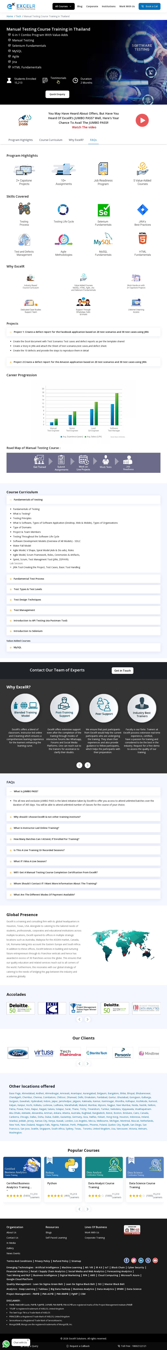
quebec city (114, 1124)
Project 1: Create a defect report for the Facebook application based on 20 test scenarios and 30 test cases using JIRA (81, 331)
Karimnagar (108, 1101)
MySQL (17, 647)
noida (135, 1105)
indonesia (135, 1116)
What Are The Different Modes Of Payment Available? (44, 894)
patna (12, 1109)
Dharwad (71, 1097)
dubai (48, 1116)
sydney (69, 1128)
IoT (107, 1267)
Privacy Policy (42, 1261)
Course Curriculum (50, 140)
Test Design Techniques (27, 599)
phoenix (94, 1124)
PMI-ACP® (48, 1293)
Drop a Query (31, 1346)
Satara (51, 1109)
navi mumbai (123, 1105)
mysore (102, 1105)
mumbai (92, 1105)
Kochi (29, 1105)
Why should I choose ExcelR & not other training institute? (47, 816)
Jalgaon (77, 1101)
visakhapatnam (143, 1109)
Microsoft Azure (130, 1275)
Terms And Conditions (19, 1261)
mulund (83, 1105)
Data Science (134, 1289)
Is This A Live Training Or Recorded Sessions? (39, 850)
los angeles (80, 1120)
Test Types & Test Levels (28, 589)
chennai (37, 1097)
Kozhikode (141, 1101)
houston (124, 1116)
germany (77, 1116)
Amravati (64, 1093)
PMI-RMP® (62, 1293)
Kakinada (86, 1101)
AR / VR (89, 1267)
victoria (133, 1128)
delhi (80, 1097)
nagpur (111, 1105)
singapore (45, 1128)
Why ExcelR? (76, 140)
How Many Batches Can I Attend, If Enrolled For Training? (46, 839)
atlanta (66, 1112)
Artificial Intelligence (47, 1267)
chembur (27, 1097)
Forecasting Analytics (119, 1271)
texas (78, 1128)
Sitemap (76, 1261)
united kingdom (101, 1128)
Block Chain (118, 1267)
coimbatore (49, 1097)
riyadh (125, 1124)
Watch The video (84, 127)
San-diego (135, 1124)
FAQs (93, 140)
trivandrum (94, 1109)
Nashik (142, 1105)
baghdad (86, 1112)
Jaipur (55, 1101)
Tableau (43, 1289)
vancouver (122, 1128)
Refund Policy (60, 1261)
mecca (91, 1120)
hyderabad (36, 1101)
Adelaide (26, 1112)
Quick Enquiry (57, 94)
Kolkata (37, 1105)
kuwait (59, 1120)
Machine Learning (72, 1267)
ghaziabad (122, 1097)
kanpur (21, 1105)
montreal (125, 1120)
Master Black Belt (115, 1284)
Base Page (15, 1093)
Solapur (60, 1109)
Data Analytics (105, 1289)
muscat (135, 1120)
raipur (34, 1109)
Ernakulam (90, 1097)
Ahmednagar (52, 1093)
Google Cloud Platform (20, 1279)
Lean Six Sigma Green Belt (48, 1284)
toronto (87, 1128)
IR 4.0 (99, 1267)
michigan (114, 1120)
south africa (58, 1128)
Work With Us (127, 6)
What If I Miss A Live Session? (30, 861)
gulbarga (146, 1097)
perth (73, 1124)
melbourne (102, 1120)
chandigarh (15, 1097)
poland (103, 1124)
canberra (14, 1116)
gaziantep (65, 1116)
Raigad (42, 1109)
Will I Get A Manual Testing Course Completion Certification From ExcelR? (56, 872)
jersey (30, 1120)
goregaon (134, 1097)
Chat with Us (20, 1342)
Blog (79, 6)
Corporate (92, 6)
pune (27, 1109)
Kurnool (153, 1101)
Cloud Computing (108, 1275)
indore (47, 1101)
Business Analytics (83, 1289)
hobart (101, 1116)
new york (14, 1124)
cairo (136, 1112)
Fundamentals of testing (28, 499)
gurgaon (13, 1101)
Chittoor (61, 1097)
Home (10, 16)
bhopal (131, 1093)
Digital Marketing (70, 1275)
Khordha (119, 1101)
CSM (83, 1293)
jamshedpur (65, 1101)
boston (117, 1112)
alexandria (37, 1112)
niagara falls (43, 1124)
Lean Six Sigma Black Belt (80, 1284)
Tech (18, 16)
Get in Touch (122, 670)
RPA (85, 1275)
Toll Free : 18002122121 (133, 1346)
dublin (55, 1116)
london (69, 1120)
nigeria (55, 1124)
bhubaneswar (143, 1093)
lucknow (47, 1105)
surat (68, 1109)
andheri (40, 1093)
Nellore (151, 1105)
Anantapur (76, 1093)
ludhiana (58, 1105)
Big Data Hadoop (60, 1289)
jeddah (22, 1120)
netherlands (146, 1120)
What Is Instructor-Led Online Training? (36, 827)
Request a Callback (80, 1346)
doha (41, 1116)
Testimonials (58, 78)
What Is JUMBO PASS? (26, 791)
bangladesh (98, 1112)
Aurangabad (89, 1093)
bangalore (113, 1093)
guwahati (25, 1101)
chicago (24, 1116)
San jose (25, 1128)
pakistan (64, 1124)
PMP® (36, 1293)
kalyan (12, 1105)
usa (113, 1128)
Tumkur (105, 1109)
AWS (92, 1275)
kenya (51, 1120)
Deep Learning (27, 1289)
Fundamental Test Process (29, 578)
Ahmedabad (28, 1093)
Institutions (108, 6)
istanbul (13, 1120)
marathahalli (70, 1105)
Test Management (24, 610)
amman (48, 1112)
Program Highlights (20, 140)
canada (144, 1112)
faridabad (102, 1097)
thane (75, 1109)
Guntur (112, 1097)
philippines (82, 1124)
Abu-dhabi (14, 1112)
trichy (83, 1109)
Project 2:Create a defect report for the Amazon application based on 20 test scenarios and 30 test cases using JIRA (80, 361)
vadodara (115, 1109)
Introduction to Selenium (28, 631)
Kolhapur (130, 1101)
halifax (92, 1116)
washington (15, 1132)
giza (85, 1116)
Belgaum (101, 1093)
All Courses (61, 6)
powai (20, 1109)
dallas (33, 1116)
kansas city (41, 1120)
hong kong (112, 1116)
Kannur (96, 1101)
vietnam (142, 1128)
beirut (109, 1112)
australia (75, 1112)
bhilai (123, 1093)
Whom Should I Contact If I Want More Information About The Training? (55, 883)
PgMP (74, 1293)
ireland (145, 1116)
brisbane (127, 1112)
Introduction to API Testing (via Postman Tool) (40, 620)
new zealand (28, 1124)
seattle (34, 1128)
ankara (57, 1112)
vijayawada (128, 1109)
